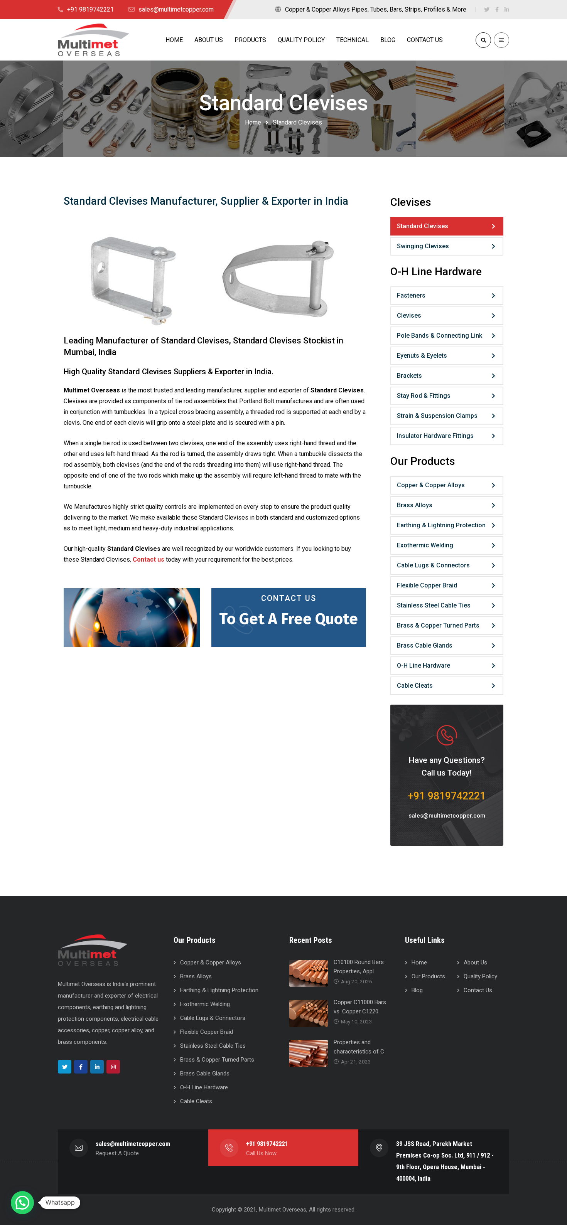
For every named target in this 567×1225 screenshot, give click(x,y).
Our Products (428, 976)
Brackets (409, 375)
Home (253, 122)
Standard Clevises (422, 226)
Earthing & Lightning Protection (441, 525)
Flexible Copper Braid (427, 585)
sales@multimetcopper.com (446, 815)
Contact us (148, 559)
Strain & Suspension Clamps (437, 415)
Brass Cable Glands (424, 645)
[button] (22, 1202)
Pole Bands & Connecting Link (439, 335)
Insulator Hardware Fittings (435, 435)
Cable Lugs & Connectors (433, 565)
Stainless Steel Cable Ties (434, 605)
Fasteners (411, 295)
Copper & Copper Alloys (431, 485)
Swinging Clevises (423, 246)
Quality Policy (480, 976)
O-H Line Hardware (423, 665)
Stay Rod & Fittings (424, 395)
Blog (417, 990)
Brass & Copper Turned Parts (438, 625)
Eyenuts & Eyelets (422, 355)
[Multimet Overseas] (93, 40)
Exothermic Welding (425, 545)
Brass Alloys (414, 505)
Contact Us (288, 598)
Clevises (409, 315)
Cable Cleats (415, 685)
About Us (475, 962)
